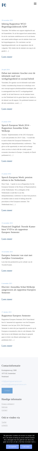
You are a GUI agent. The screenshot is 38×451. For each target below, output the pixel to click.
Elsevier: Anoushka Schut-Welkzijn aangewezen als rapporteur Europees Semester (19, 290)
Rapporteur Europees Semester (16, 315)
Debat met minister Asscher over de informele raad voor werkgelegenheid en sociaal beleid (18, 76)
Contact (7, 391)
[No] (35, 442)
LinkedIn (5, 425)
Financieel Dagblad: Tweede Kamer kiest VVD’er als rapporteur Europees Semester (18, 229)
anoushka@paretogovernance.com (14, 385)
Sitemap (4, 407)
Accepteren (12, 447)
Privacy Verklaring (8, 404)
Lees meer (26, 447)
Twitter (4, 422)
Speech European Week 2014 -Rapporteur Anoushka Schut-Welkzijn (16, 128)
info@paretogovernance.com (12, 381)
